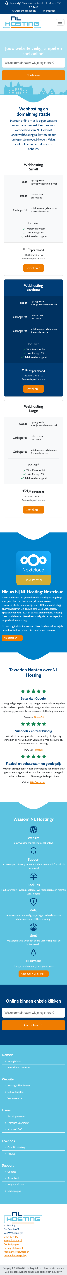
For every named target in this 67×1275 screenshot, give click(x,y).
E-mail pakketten (16, 1116)
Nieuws (11, 1153)
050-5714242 (11, 1236)
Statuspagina (14, 1190)
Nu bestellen (11, 637)
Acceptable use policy (15, 1255)
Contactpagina (11, 1244)
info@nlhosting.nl (13, 1240)
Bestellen (32, 268)
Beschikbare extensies (19, 1067)
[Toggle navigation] (60, 22)
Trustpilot (39, 717)
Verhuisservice (14, 1098)
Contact (11, 1171)
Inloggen (50, 10)
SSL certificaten (15, 1091)
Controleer (34, 75)
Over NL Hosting (16, 1147)
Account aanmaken (25, 10)
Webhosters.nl (37, 782)
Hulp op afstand (15, 1184)
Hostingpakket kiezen (18, 1085)
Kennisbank (13, 1178)
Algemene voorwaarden (16, 1251)
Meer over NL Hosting (32, 973)
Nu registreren (14, 1061)
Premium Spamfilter (18, 1122)
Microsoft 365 (14, 1129)
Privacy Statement (13, 1247)
